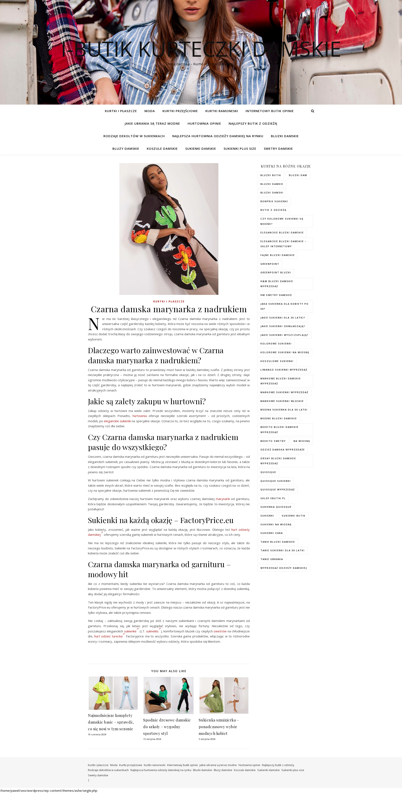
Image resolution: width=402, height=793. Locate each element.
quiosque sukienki (275, 480)
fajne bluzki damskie (277, 255)
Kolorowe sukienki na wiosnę (284, 352)
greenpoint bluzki (275, 272)
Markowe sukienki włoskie (282, 401)
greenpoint (269, 263)
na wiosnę (302, 441)
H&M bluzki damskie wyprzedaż (276, 284)
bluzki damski (271, 192)
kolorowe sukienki (276, 343)
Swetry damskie (278, 148)
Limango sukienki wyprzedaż (283, 369)
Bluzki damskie (285, 136)
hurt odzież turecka (108, 636)
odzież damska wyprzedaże (282, 449)
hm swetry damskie (276, 295)
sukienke (130, 631)
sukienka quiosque (276, 506)
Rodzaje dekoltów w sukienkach (134, 136)
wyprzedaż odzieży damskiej (283, 567)
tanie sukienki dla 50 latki (282, 550)
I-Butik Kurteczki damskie (201, 48)
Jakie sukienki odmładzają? (282, 326)
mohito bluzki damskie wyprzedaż (279, 429)
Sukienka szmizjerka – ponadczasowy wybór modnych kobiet (219, 727)
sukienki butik (293, 515)
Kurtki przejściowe (180, 111)
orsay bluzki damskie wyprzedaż (278, 461)
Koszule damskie (162, 148)
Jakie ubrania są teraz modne (152, 123)
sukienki (267, 515)
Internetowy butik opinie (270, 111)
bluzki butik (270, 175)
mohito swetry (273, 441)
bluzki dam (298, 175)
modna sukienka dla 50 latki (284, 409)
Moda (149, 111)
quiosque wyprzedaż (277, 489)
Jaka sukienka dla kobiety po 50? (284, 306)
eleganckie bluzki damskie (282, 232)
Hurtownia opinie (204, 123)
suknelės (152, 631)
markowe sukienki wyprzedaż (284, 392)
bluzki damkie (271, 183)
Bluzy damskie (125, 148)
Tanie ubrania (271, 559)
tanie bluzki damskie (277, 541)
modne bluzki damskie (278, 418)
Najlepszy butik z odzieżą (253, 123)
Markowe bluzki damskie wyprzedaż (280, 381)
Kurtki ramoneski (221, 111)
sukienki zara (271, 533)
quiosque (268, 472)
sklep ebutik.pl (273, 498)
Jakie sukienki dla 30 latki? (282, 317)
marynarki (223, 499)
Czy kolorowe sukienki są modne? (281, 221)
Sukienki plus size (240, 148)
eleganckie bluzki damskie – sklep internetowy (283, 244)
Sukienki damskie (200, 148)
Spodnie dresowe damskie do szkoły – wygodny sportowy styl (167, 727)
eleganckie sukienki (117, 421)
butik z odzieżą (273, 209)
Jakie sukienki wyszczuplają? (284, 334)
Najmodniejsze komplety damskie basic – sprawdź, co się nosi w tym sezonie (111, 722)
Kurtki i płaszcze (121, 111)
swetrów (220, 631)
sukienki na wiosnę (276, 524)
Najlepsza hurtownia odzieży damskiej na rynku (217, 136)
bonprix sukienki (274, 201)
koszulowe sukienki (277, 361)
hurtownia (140, 416)
